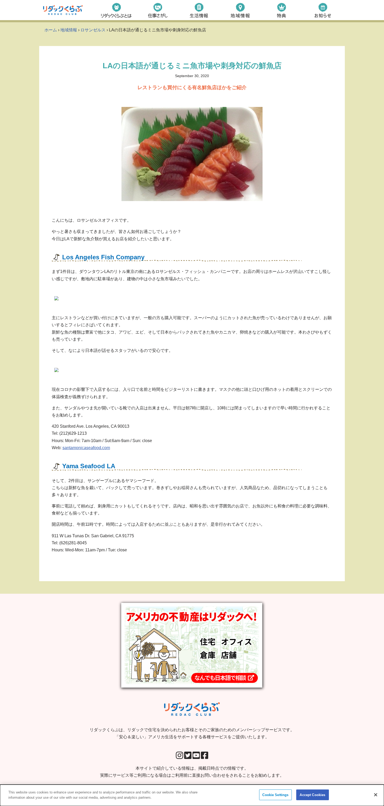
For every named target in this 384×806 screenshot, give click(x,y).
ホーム (50, 30)
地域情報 (68, 30)
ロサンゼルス (93, 30)
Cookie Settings (275, 795)
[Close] (375, 795)
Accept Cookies (312, 795)
